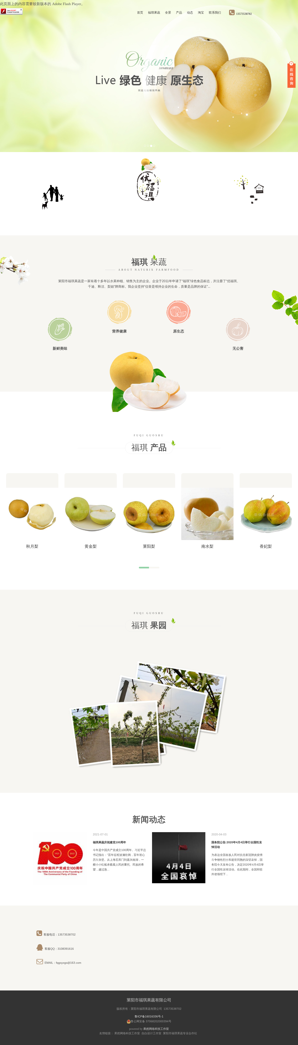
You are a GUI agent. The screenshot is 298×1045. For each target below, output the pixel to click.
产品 (179, 12)
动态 (190, 12)
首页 (140, 12)
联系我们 (215, 12)
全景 (168, 12)
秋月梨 (32, 546)
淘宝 (201, 12)
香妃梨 (266, 546)
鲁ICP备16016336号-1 (149, 1016)
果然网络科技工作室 (127, 1033)
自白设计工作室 (151, 1033)
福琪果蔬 (154, 12)
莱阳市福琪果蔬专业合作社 (180, 1033)
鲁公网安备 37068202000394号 (151, 1021)
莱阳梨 (149, 546)
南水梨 (207, 546)
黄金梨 (91, 546)
